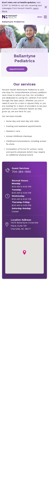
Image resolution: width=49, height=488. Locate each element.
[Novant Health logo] (10, 18)
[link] (24, 69)
